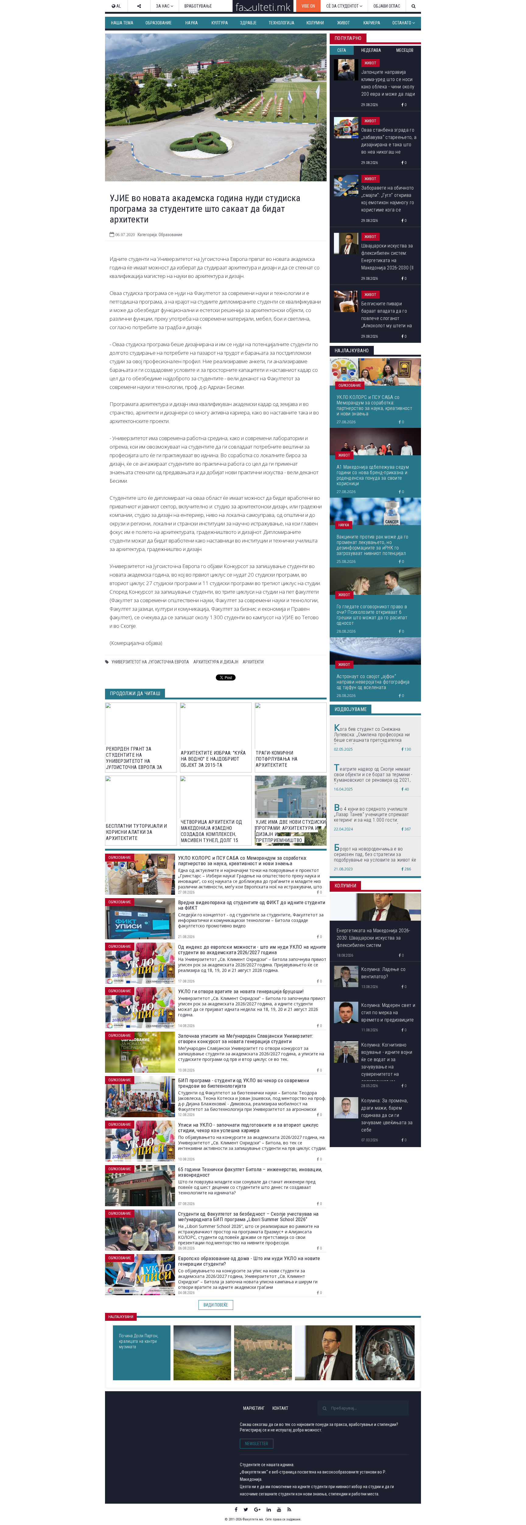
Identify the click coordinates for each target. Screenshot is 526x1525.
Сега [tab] (341, 50)
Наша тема (122, 22)
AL (118, 6)
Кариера (371, 22)
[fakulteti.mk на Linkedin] (269, 1509)
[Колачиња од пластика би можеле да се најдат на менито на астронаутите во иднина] (385, 1352)
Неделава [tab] (371, 50)
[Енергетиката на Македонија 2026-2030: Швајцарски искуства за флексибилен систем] (323, 1352)
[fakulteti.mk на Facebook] (236, 1509)
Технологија (281, 22)
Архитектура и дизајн (215, 661)
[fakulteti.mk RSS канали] (289, 1509)
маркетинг (254, 1408)
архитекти (253, 661)
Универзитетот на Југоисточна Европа (150, 661)
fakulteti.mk (140, 1418)
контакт (280, 1408)
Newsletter (256, 1443)
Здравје (248, 22)
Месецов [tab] (404, 50)
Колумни (315, 22)
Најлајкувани (120, 1317)
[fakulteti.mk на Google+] (257, 1509)
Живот (343, 22)
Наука (191, 22)
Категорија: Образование (160, 234)
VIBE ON (308, 6)
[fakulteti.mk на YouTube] (279, 1509)
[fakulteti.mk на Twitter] (246, 1509)
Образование (159, 22)
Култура (220, 22)
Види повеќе (216, 1305)
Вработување (198, 6)
